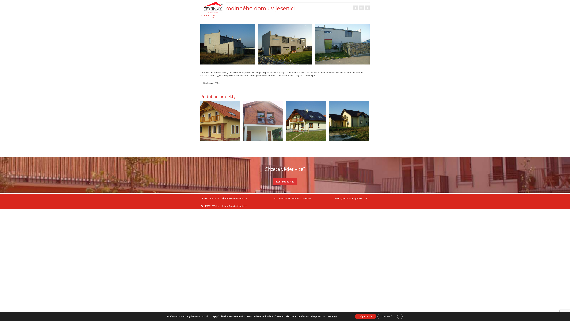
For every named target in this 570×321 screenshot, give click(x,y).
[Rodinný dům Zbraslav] (263, 121)
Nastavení (387, 316)
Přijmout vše (366, 316)
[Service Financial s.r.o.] (216, 7)
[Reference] (361, 7)
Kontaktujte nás (285, 181)
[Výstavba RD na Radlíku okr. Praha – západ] (220, 121)
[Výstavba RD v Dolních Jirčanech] (355, 7)
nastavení (332, 316)
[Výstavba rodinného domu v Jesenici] (367, 7)
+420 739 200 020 (210, 198)
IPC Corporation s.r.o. (358, 198)
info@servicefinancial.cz (235, 198)
